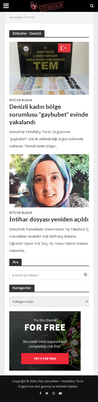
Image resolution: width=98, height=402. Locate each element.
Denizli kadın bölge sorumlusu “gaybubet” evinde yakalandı (48, 114)
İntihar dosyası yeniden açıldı (48, 219)
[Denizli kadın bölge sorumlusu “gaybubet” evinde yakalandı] (49, 67)
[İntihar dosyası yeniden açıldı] (49, 180)
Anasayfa (15, 17)
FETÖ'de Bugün (20, 100)
